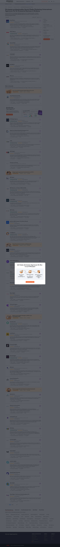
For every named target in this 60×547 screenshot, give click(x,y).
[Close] (44, 264)
